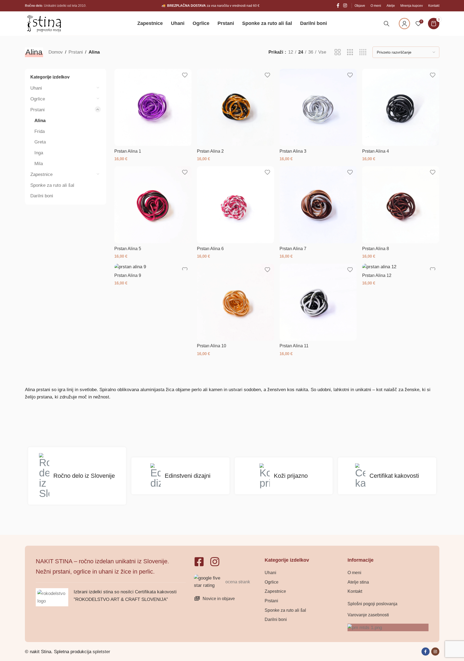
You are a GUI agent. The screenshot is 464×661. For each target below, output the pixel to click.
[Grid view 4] (363, 52)
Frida (39, 131)
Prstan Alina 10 (211, 345)
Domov (55, 52)
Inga (38, 152)
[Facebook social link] (338, 5)
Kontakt (355, 591)
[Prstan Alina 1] (153, 107)
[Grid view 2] (337, 52)
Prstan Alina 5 (127, 248)
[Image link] (209, 581)
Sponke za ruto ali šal (52, 185)
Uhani (36, 88)
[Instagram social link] (345, 5)
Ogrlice (37, 99)
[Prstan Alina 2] (235, 107)
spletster (101, 651)
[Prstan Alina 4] (400, 107)
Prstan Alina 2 (210, 151)
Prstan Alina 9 (127, 275)
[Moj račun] (404, 23)
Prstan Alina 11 (294, 345)
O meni (354, 572)
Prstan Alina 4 (375, 151)
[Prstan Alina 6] (235, 204)
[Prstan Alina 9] (153, 267)
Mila (38, 163)
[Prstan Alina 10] (235, 302)
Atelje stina (358, 582)
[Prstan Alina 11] (318, 302)
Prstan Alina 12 (376, 275)
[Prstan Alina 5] (153, 204)
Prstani (76, 52)
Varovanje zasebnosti (368, 615)
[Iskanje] (386, 23)
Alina (40, 120)
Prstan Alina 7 (293, 248)
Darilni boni (41, 195)
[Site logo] (44, 23)
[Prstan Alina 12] (400, 267)
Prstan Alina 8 (375, 248)
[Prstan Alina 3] (318, 107)
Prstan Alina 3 (293, 151)
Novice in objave (219, 598)
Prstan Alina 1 (127, 151)
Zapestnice (41, 174)
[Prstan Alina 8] (400, 204)
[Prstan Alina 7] (318, 204)
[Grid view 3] (350, 52)
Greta (40, 142)
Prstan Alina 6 (210, 248)
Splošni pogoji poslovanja (372, 603)
